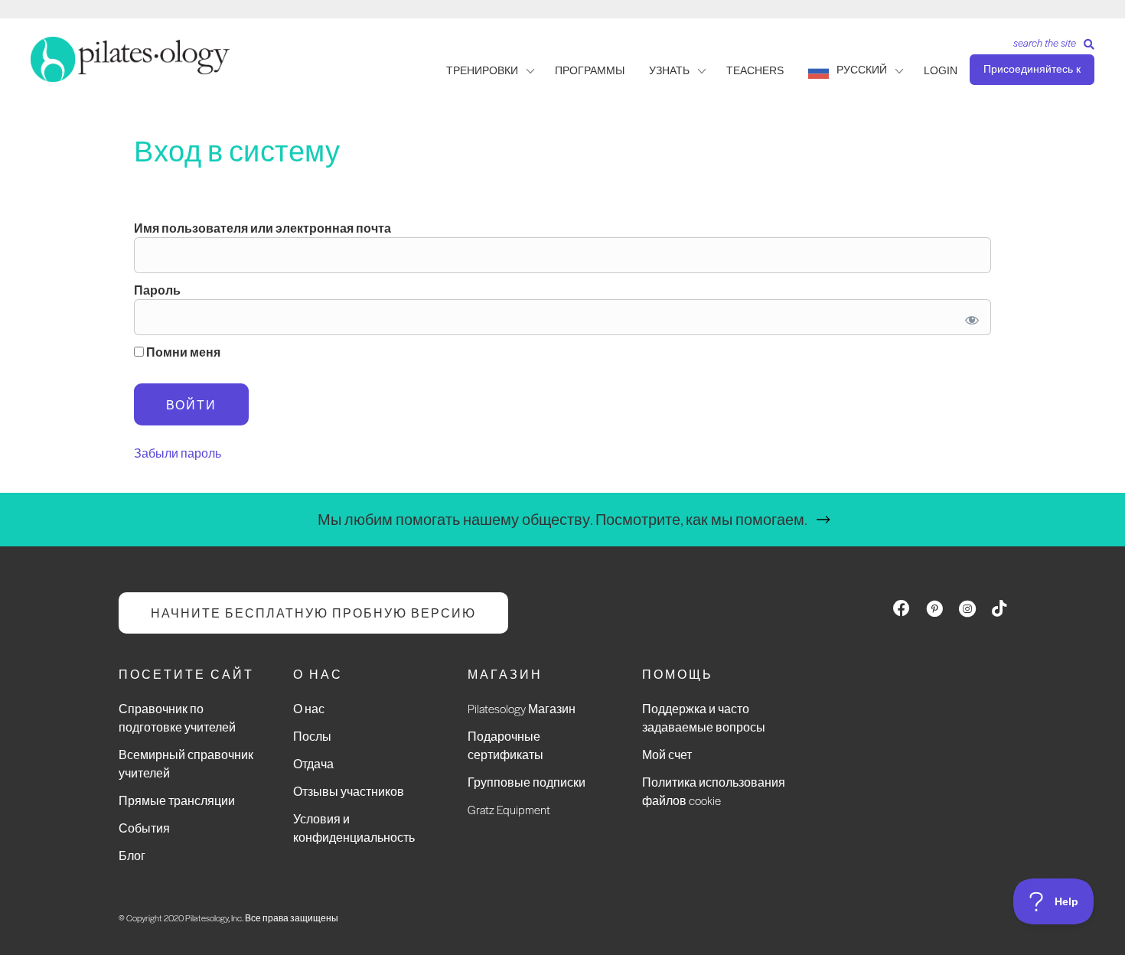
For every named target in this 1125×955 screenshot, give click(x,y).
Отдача (313, 763)
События (144, 828)
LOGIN (940, 70)
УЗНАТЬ (669, 70)
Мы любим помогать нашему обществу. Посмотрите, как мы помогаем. (562, 519)
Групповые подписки (526, 782)
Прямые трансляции (177, 800)
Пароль (157, 290)
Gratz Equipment (509, 809)
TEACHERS (755, 70)
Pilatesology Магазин (522, 708)
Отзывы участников (348, 791)
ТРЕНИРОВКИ (482, 70)
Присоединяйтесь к (1032, 69)
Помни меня (182, 352)
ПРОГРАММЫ (589, 70)
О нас (308, 708)
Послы (312, 736)
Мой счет (667, 754)
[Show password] (969, 317)
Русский (861, 70)
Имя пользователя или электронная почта (262, 228)
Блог (132, 855)
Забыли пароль (177, 453)
